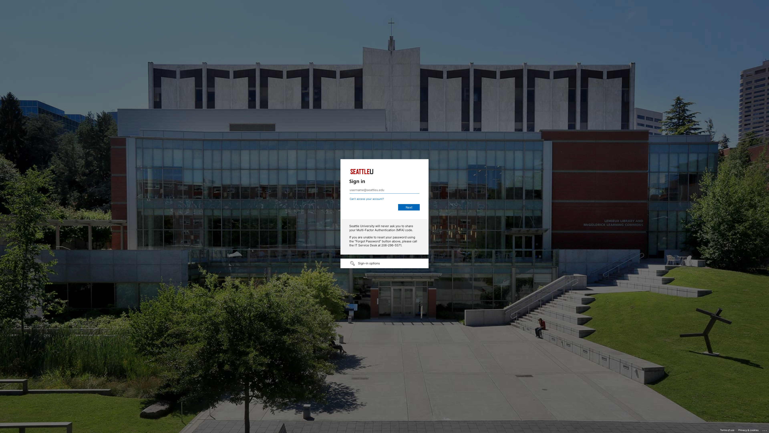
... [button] (765, 430)
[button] (384, 263)
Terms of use (727, 430)
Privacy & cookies (748, 430)
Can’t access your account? (367, 198)
